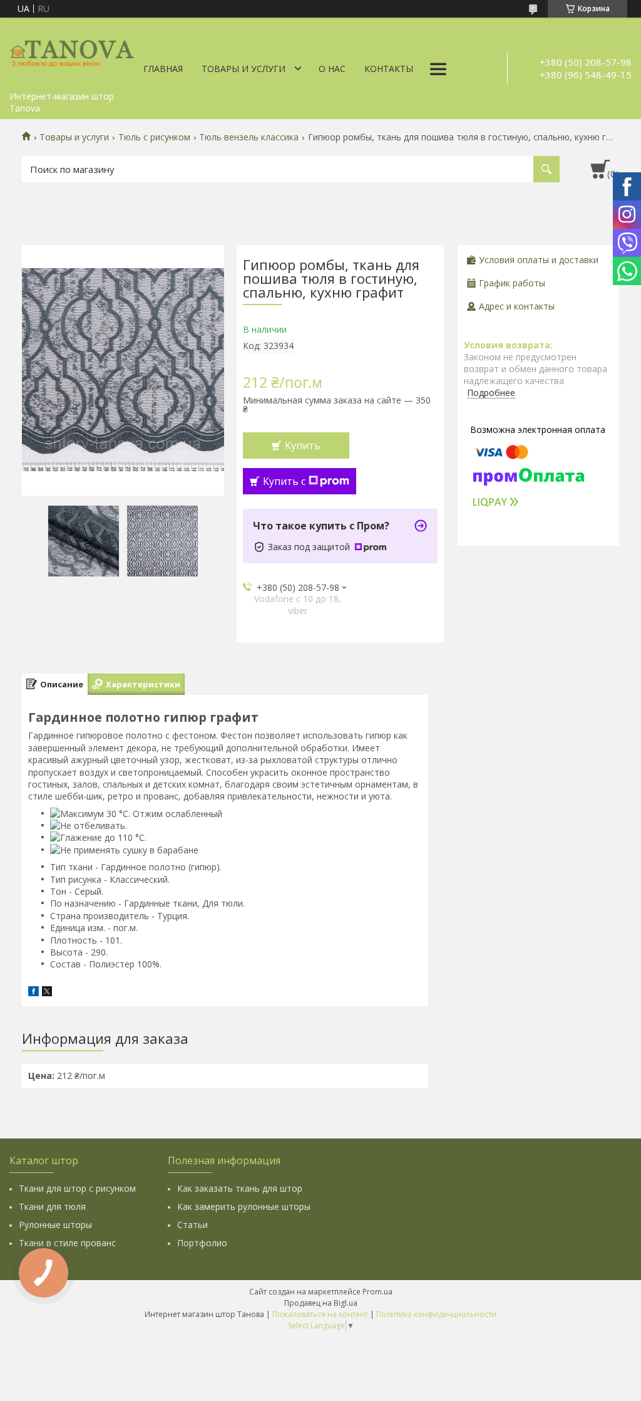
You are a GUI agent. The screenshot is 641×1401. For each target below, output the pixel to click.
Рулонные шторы (55, 1225)
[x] (47, 993)
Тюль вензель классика (249, 137)
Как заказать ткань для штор (239, 1188)
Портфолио (202, 1243)
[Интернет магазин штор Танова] (72, 51)
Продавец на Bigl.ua (320, 1303)
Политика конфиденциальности (436, 1314)
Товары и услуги (243, 69)
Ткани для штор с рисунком (77, 1188)
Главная (163, 69)
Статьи (192, 1225)
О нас (332, 69)
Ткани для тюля (52, 1206)
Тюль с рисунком (154, 137)
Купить (302, 445)
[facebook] (33, 993)
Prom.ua (377, 1291)
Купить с (284, 481)
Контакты (388, 69)
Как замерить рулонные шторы (243, 1206)
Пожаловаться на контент (320, 1314)
